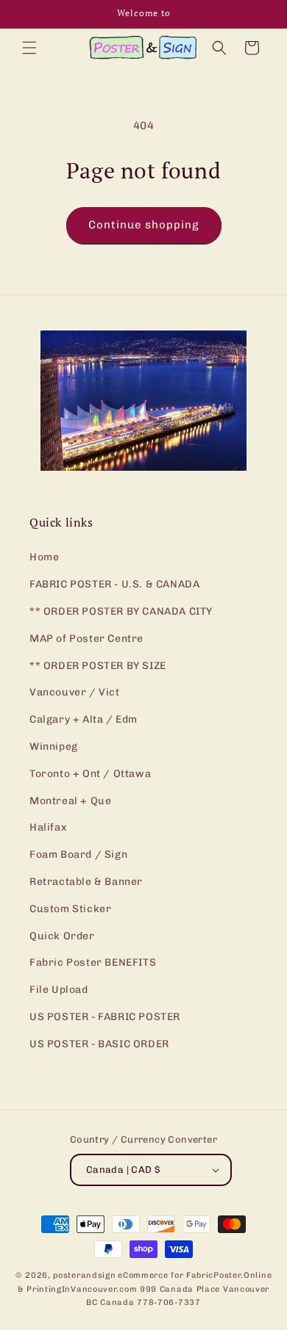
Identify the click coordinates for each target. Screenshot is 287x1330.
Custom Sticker (70, 909)
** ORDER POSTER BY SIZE (97, 665)
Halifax (48, 827)
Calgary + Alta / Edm (83, 719)
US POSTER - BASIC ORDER (99, 1044)
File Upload (58, 989)
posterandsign (84, 1275)
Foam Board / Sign (78, 854)
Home (44, 557)
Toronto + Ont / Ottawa (90, 773)
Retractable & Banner (86, 881)
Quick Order (62, 936)
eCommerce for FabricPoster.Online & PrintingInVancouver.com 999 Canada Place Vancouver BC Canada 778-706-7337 (145, 1289)
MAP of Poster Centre (86, 638)
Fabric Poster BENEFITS (92, 962)
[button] (29, 48)
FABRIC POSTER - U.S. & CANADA (114, 584)
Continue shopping (143, 224)
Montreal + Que (70, 801)
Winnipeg (53, 746)
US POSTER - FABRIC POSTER (104, 1017)
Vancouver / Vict (74, 692)
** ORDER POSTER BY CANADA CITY (121, 611)
